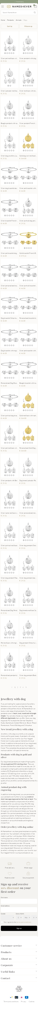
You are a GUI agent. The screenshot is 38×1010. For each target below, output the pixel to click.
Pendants (10, 20)
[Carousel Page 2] (7, 53)
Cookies (31, 1001)
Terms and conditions (11, 1001)
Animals (18, 20)
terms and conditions (24, 922)
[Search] (34, 12)
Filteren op (28, 26)
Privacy (23, 1001)
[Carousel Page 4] (11, 53)
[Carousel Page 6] (33, 118)
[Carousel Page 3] (9, 53)
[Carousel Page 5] (13, 53)
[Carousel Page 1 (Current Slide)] (5, 53)
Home (3, 20)
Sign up (19, 928)
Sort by (9, 26)
